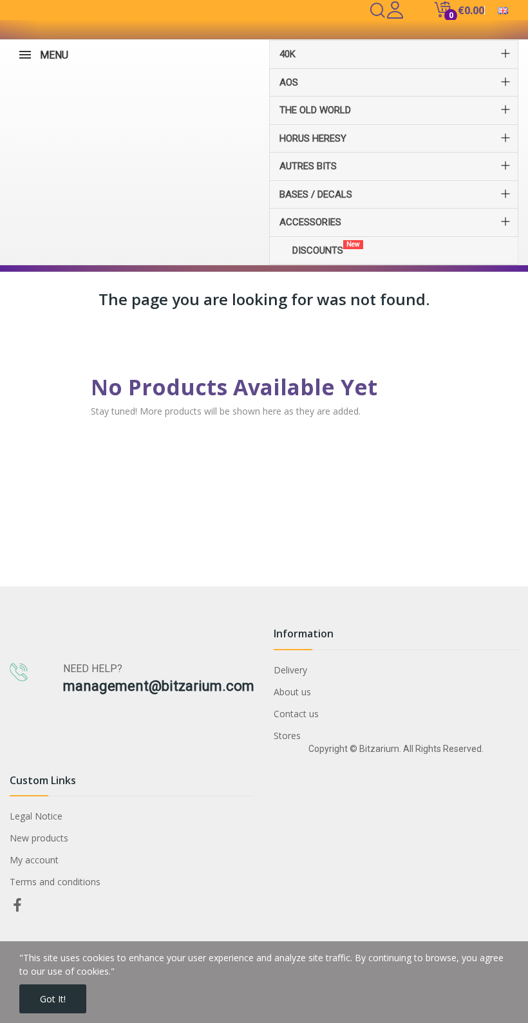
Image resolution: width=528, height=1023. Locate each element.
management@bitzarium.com (158, 686)
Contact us (296, 714)
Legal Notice (36, 816)
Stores (287, 735)
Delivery (290, 670)
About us (292, 692)
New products (39, 838)
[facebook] (17, 905)
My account (34, 860)
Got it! (53, 999)
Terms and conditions (55, 882)
